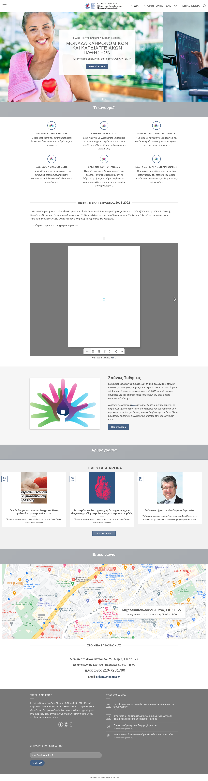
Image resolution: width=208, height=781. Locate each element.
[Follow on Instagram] (66, 724)
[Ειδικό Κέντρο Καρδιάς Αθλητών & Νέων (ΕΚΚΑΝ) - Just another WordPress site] (104, 6)
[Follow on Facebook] (60, 724)
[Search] (204, 6)
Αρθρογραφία (153, 5)
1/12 (87, 351)
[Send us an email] (71, 724)
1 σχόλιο (121, 710)
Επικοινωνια (191, 5)
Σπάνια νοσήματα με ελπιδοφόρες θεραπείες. (170, 510)
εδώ (133, 405)
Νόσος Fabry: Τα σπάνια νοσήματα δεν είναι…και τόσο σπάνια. (144, 734)
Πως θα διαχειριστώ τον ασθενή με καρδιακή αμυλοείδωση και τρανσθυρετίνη (33, 512)
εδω (114, 357)
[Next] (200, 57)
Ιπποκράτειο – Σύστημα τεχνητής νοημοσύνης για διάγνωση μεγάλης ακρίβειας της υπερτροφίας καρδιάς (102, 512)
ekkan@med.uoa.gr (108, 676)
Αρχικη (136, 5)
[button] (4, 6)
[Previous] (7, 57)
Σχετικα (171, 5)
